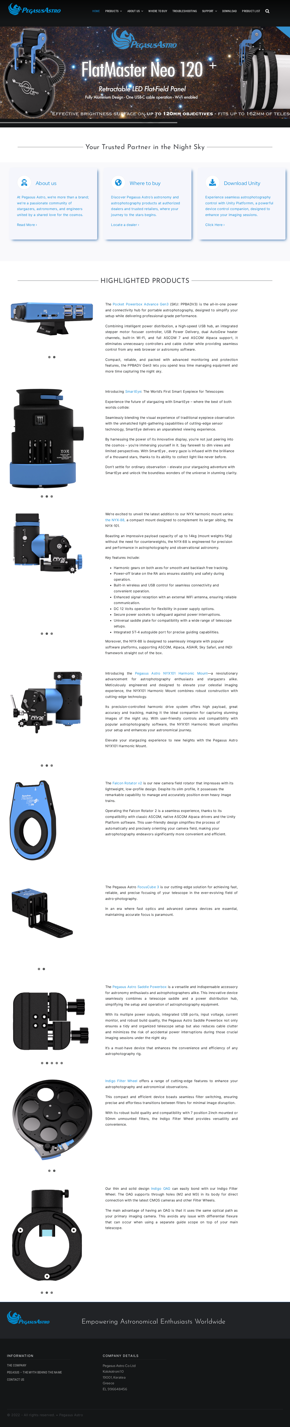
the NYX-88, (115, 520)
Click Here (213, 225)
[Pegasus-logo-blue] (28, 1312)
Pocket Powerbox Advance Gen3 (139, 304)
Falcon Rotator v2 (126, 783)
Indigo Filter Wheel (121, 1081)
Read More (26, 225)
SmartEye (133, 391)
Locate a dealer (124, 225)
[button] (267, 11)
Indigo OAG (160, 1188)
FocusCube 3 (148, 887)
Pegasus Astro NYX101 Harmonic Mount (171, 673)
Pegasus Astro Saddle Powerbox (140, 987)
